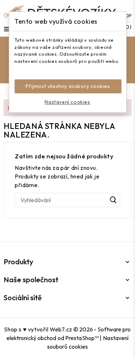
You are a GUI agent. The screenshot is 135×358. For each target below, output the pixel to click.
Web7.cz (61, 329)
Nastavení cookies (67, 102)
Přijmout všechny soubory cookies (68, 86)
